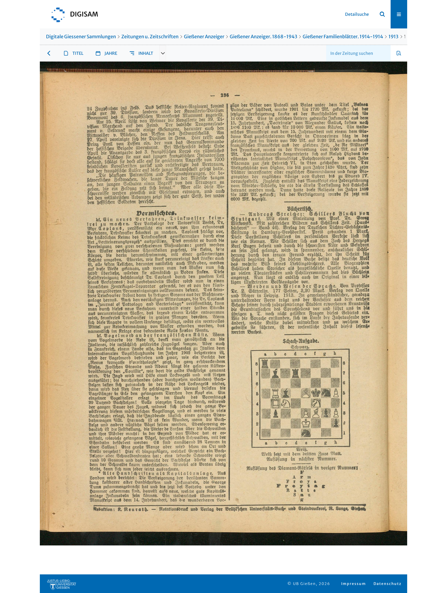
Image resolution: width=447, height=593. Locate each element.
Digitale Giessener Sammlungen (81, 37)
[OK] (382, 14)
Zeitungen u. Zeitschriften (149, 37)
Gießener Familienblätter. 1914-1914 (343, 37)
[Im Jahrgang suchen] (399, 53)
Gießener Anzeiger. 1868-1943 (263, 37)
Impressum (353, 583)
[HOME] (72, 14)
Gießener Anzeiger (204, 37)
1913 (393, 37)
